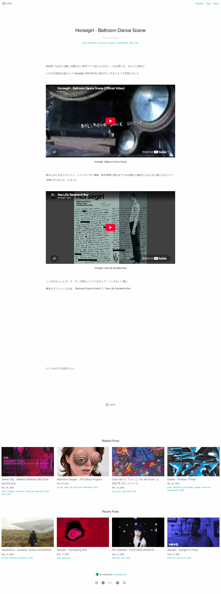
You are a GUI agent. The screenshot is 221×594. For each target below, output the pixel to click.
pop (70, 487)
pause (9, 3)
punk (169, 487)
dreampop (39, 491)
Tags (208, 3)
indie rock (171, 557)
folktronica (13, 557)
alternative (92, 42)
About (216, 3)
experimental (122, 42)
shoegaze (111, 42)
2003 (4, 494)
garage (197, 487)
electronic (20, 491)
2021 (137, 42)
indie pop (30, 491)
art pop (60, 487)
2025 (31, 557)
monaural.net (119, 574)
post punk (78, 487)
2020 (131, 42)
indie (84, 42)
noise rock (206, 487)
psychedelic (188, 487)
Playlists (199, 3)
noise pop (102, 42)
